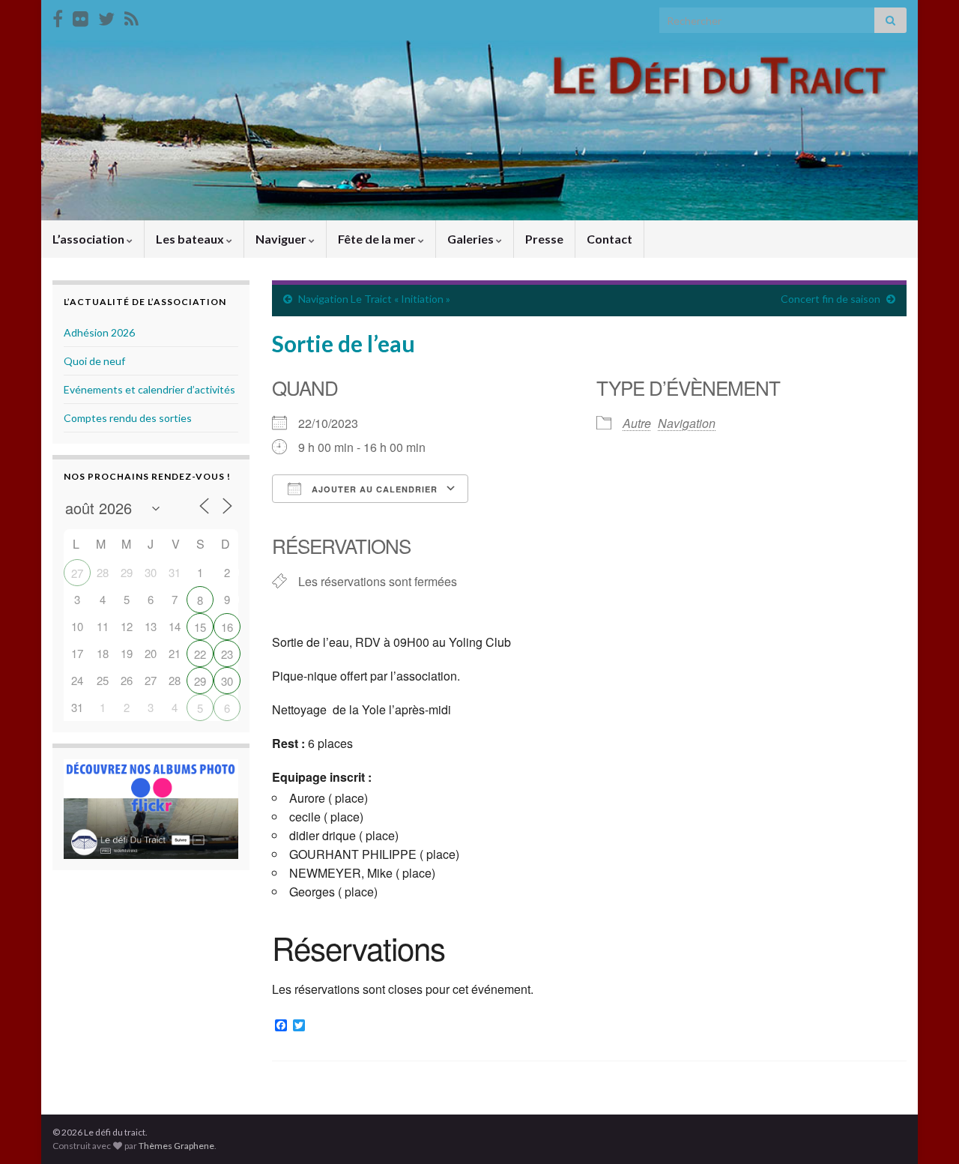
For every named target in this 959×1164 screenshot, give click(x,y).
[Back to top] (925, 1130)
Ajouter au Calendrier (373, 489)
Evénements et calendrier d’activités (149, 389)
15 (200, 627)
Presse (544, 239)
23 (227, 654)
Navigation (687, 423)
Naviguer (282, 239)
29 (200, 681)
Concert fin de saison (830, 298)
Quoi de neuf (94, 361)
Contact (609, 239)
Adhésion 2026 (99, 332)
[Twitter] (106, 16)
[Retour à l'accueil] (479, 130)
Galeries (471, 239)
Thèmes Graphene (176, 1145)
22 (200, 654)
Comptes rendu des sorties (128, 417)
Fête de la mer (378, 239)
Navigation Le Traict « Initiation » (374, 298)
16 (227, 627)
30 (227, 681)
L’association (89, 239)
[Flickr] (80, 16)
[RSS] (131, 16)
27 (77, 573)
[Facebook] (57, 16)
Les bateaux (191, 239)
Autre (637, 423)
